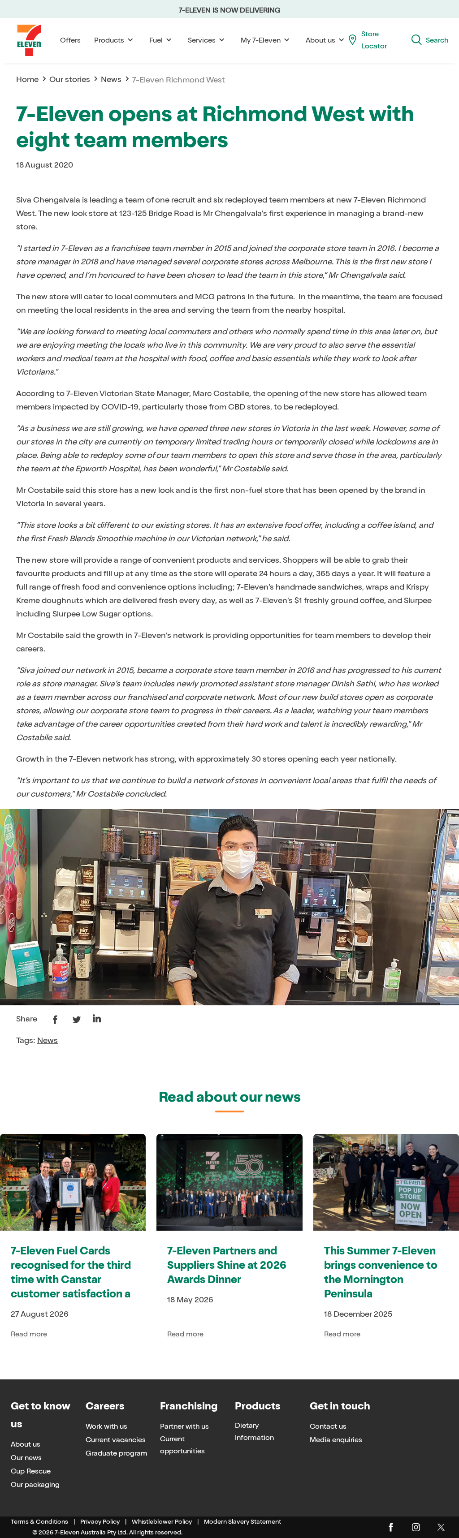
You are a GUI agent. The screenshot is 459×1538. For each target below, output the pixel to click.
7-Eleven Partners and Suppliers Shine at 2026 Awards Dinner (226, 1265)
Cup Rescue (31, 1471)
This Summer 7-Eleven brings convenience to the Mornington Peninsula (380, 1272)
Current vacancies (116, 1440)
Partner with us (184, 1426)
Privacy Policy (100, 1521)
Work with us (106, 1426)
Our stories (69, 79)
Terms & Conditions (39, 1521)
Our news (26, 1457)
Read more (29, 1334)
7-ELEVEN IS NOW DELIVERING (230, 10)
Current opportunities (182, 1445)
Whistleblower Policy (162, 1521)
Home (27, 79)
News (111, 79)
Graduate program (116, 1453)
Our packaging (35, 1484)
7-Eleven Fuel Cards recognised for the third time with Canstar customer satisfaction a (71, 1272)
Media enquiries (336, 1440)
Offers (70, 40)
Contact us (328, 1426)
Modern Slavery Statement (242, 1521)
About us (25, 1444)
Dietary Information (254, 1431)
